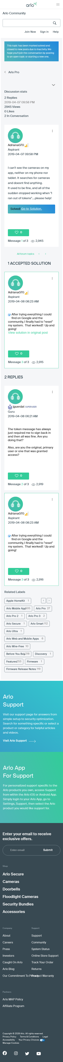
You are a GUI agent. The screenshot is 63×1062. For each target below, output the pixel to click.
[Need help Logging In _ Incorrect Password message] (39, 254)
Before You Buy (15, 654)
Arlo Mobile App (16, 608)
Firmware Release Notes (21, 669)
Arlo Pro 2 (12, 616)
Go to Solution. (31, 209)
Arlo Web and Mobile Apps (22, 638)
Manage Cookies (11, 1043)
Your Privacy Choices (29, 1040)
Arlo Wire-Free (15, 646)
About (6, 935)
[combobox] (31, 23)
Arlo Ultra (12, 631)
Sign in (44, 32)
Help (56, 32)
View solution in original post (28, 332)
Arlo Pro (13, 72)
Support (36, 935)
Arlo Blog (8, 969)
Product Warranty (42, 976)
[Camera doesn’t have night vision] (45, 254)
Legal (45, 1037)
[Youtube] (39, 1053)
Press (6, 949)
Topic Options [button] (53, 86)
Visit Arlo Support (15, 740)
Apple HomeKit (15, 601)
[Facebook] (5, 1053)
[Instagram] (16, 1053)
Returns (36, 969)
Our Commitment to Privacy (20, 976)
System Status (40, 949)
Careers (8, 942)
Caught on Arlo (12, 962)
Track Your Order (42, 962)
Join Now (30, 32)
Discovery (41, 654)
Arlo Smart (37, 623)
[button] (52, 131)
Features (11, 661)
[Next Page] (49, 600)
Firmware (32, 661)
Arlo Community (14, 13)
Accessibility (9, 1040)
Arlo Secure (13, 623)
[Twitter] (27, 1053)
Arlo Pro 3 (34, 616)
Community (38, 942)
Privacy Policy (9, 1037)
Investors (8, 956)
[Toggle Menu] (57, 4)
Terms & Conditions (29, 1037)
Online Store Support (44, 956)
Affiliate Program (13, 1006)
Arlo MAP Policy (13, 999)
